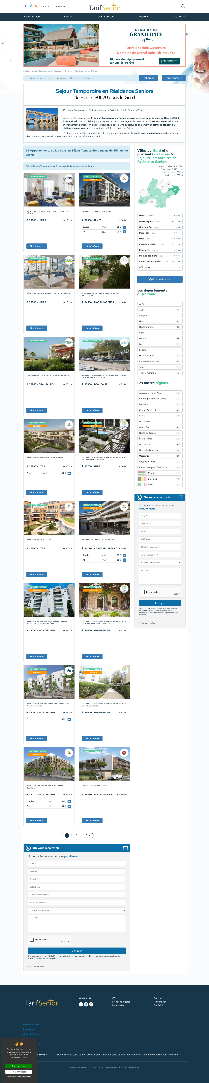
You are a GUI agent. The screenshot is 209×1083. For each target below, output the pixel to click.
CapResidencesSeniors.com (132, 1054)
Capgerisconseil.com (89, 1054)
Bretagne (159, 404)
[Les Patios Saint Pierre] (104, 764)
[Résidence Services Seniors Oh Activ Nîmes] (49, 189)
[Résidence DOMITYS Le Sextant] (104, 518)
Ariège (142, 304)
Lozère (142, 349)
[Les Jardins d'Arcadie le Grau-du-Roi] (49, 354)
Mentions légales (121, 1001)
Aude (159, 309)
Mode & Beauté (31, 1034)
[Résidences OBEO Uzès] (49, 518)
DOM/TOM (144, 421)
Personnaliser (19, 1071)
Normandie (159, 444)
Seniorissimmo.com (67, 1054)
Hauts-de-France (159, 433)
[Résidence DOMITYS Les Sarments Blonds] (49, 764)
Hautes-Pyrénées (159, 355)
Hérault (159, 338)
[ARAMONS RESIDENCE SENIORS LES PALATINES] (104, 272)
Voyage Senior (31, 16)
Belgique (163, 478)
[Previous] (62, 835)
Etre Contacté (174, 78)
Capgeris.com (109, 1054)
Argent (68, 16)
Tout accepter (19, 1066)
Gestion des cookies (130, 1067)
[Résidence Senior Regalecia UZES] (49, 436)
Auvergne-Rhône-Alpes (159, 393)
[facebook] (25, 6)
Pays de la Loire (159, 461)
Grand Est (159, 427)
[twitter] (31, 6)
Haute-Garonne (159, 327)
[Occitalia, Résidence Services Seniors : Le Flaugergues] (104, 682)
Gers (141, 332)
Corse (159, 415)
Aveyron (143, 315)
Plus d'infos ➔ (37, 246)
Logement (144, 16)
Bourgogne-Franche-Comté (159, 398)
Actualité (180, 16)
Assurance (28, 1029)
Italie (163, 484)
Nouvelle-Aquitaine (159, 450)
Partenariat (160, 1001)
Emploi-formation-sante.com (163, 1054)
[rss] (36, 6)
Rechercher (148, 78)
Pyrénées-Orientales (159, 361)
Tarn (159, 367)
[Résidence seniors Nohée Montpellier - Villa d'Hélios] (49, 682)
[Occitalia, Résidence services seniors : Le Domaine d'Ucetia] (104, 436)
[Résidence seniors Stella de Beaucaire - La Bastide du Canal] (104, 354)
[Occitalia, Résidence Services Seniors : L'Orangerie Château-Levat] (104, 600)
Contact (46, 6)
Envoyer (77, 950)
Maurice (163, 473)
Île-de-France (159, 438)
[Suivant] (91, 835)
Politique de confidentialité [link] (19, 1076)
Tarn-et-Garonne (159, 372)
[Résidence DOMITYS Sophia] (104, 189)
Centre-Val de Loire (159, 410)
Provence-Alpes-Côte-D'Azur (159, 467)
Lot (159, 344)
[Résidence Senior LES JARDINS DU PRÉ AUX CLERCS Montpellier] (49, 600)
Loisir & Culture (106, 16)
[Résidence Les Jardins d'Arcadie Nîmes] (49, 272)
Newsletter (60, 6)
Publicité (158, 1005)
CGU (114, 998)
